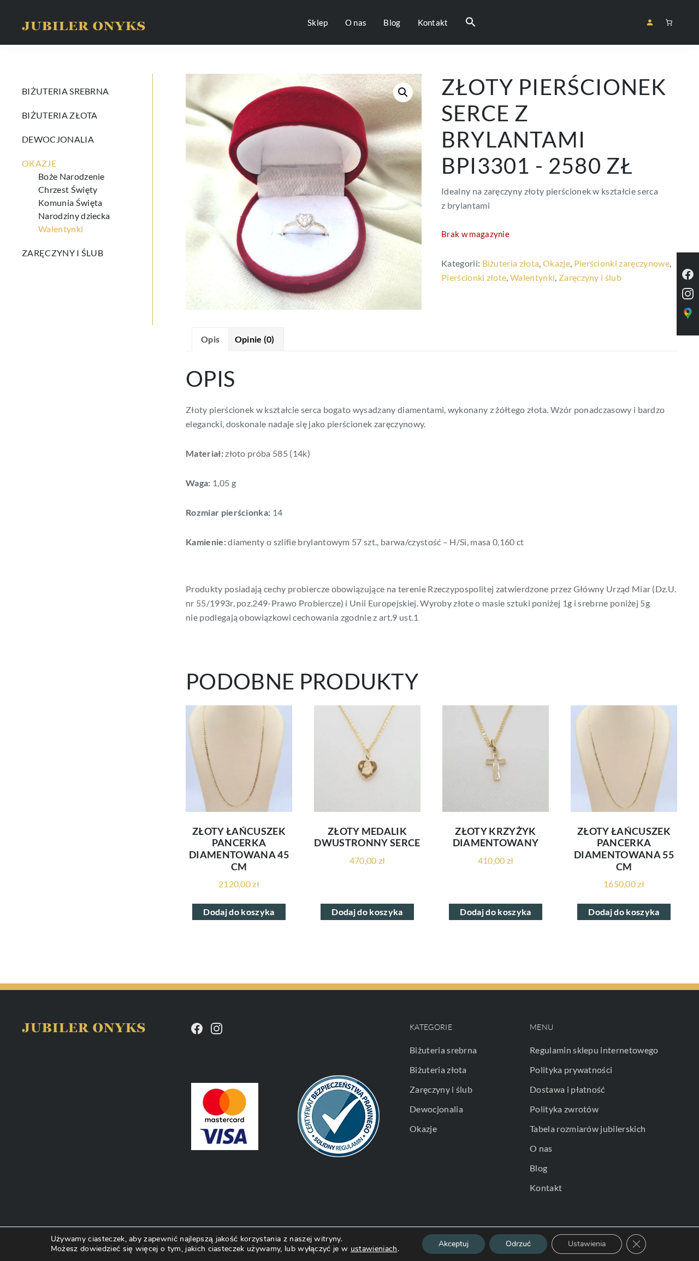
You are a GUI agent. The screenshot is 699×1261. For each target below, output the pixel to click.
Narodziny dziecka (74, 215)
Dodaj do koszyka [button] (238, 911)
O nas (541, 1148)
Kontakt (546, 1187)
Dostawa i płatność (567, 1089)
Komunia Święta (70, 202)
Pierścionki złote (473, 277)
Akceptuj (454, 1244)
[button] (470, 22)
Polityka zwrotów (564, 1109)
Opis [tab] (210, 339)
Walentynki (532, 277)
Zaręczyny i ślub (590, 277)
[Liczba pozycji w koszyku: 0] (669, 22)
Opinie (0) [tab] (255, 339)
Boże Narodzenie (71, 176)
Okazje (556, 263)
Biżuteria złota (511, 263)
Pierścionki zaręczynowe (622, 263)
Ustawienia (587, 1244)
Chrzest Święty (67, 189)
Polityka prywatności (571, 1069)
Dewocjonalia (58, 139)
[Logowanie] (649, 22)
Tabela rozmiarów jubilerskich (587, 1128)
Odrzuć (518, 1244)
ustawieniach (374, 1249)
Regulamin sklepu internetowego (594, 1050)
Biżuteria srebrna (65, 91)
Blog (538, 1168)
